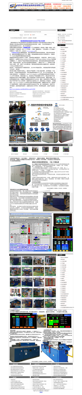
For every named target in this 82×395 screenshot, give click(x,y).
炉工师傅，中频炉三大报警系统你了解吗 (60, 381)
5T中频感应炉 (63, 80)
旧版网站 (70, 4)
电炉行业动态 (36, 377)
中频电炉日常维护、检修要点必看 (38, 367)
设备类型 (12, 254)
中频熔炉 (62, 68)
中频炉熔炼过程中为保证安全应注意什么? (17, 96)
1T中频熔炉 (63, 62)
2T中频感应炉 (63, 78)
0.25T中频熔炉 (50, 276)
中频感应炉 (63, 70)
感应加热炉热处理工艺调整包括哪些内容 (60, 373)
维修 (15, 377)
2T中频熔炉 (63, 64)
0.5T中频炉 (63, 53)
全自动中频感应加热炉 (50, 308)
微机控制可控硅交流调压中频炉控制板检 (39, 366)
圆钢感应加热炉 (63, 95)
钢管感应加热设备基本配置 (37, 95)
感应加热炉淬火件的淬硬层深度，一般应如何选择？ (41, 91)
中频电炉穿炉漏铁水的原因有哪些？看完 (39, 384)
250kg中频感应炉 (64, 72)
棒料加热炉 (63, 49)
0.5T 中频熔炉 (63, 59)
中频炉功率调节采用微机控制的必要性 (17, 384)
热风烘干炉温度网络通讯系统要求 (16, 382)
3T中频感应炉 (63, 82)
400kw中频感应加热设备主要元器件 (17, 366)
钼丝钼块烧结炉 (63, 91)
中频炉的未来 (13, 379)
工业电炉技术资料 (58, 377)
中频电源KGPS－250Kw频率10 (58, 385)
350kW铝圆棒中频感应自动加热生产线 (67, 97)
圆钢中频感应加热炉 (64, 295)
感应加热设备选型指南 (13, 95)
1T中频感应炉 (63, 76)
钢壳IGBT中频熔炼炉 (64, 47)
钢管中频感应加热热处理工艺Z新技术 (17, 369)
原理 (58, 364)
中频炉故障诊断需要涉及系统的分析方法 (39, 373)
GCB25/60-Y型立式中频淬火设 (16, 373)
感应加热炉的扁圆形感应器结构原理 (59, 375)
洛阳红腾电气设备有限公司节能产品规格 (18, 388)
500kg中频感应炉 (64, 74)
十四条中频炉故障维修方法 (37, 382)
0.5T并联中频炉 (63, 55)
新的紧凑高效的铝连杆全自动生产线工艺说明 (32, 31)
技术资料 (38, 364)
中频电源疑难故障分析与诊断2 (37, 372)
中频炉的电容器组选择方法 (37, 96)
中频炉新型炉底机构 (35, 379)
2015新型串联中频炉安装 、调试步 (38, 387)
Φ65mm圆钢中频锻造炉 (65, 99)
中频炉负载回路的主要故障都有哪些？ (60, 370)
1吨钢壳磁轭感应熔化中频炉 (58, 382)
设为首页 (63, 4)
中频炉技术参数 (15, 364)
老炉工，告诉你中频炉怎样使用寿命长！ (60, 384)
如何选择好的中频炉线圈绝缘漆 (58, 388)
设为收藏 (67, 4)
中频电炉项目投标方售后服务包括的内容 (18, 387)
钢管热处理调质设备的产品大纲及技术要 (18, 370)
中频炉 (13, 377)
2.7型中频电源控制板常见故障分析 (38, 369)
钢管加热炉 (63, 93)
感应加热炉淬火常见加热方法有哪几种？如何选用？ (41, 92)
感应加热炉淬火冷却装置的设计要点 (16, 92)
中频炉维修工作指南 (35, 375)
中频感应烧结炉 (63, 89)
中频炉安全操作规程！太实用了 (37, 385)
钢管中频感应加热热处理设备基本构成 (17, 367)
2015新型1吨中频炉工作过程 (15, 381)
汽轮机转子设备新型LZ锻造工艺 (16, 385)
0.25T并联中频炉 (64, 51)
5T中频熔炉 (63, 66)
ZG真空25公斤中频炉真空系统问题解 (38, 388)
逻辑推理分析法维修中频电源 (37, 370)
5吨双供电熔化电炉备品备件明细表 (17, 375)
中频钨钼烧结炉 (63, 87)
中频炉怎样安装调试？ (13, 91)
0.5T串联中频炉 (63, 57)
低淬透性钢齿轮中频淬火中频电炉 (59, 387)
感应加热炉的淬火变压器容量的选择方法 (60, 372)
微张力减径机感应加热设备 (58, 379)
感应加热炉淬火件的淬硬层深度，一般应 (60, 367)
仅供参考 (33, 34)
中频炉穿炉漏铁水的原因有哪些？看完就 (39, 381)
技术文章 (27, 34)
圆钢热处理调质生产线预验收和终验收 (17, 372)
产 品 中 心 (12, 144)
